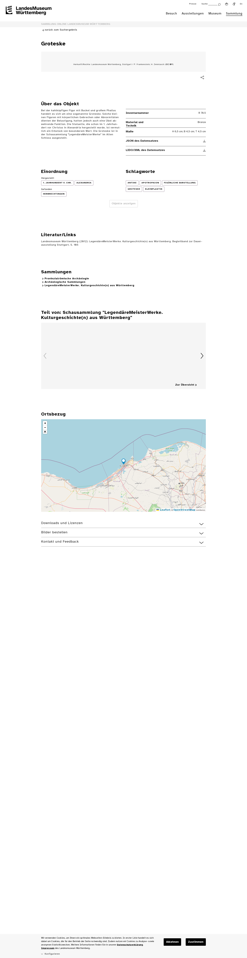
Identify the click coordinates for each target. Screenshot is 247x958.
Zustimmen (195, 942)
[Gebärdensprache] (234, 4)
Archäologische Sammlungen (65, 282)
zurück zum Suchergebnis (61, 30)
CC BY (169, 64)
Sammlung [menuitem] (234, 13)
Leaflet (164, 510)
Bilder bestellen (54, 532)
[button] (123, 462)
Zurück (45, 356)
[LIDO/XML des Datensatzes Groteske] (204, 150)
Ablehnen (172, 942)
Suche (205, 4)
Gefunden (46, 189)
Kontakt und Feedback (60, 541)
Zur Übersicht (184, 385)
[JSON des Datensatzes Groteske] (204, 141)
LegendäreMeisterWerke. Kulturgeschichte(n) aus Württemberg (89, 285)
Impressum (47, 948)
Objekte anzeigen (124, 203)
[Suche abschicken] (219, 4)
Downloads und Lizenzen (62, 523)
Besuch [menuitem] (171, 13)
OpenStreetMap (184, 510)
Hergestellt (47, 178)
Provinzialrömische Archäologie (67, 278)
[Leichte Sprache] (226, 4)
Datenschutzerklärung (130, 945)
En (241, 4)
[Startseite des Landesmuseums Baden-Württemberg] (28, 12)
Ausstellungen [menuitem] (193, 13)
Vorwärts (202, 356)
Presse (192, 4)
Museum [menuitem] (214, 13)
